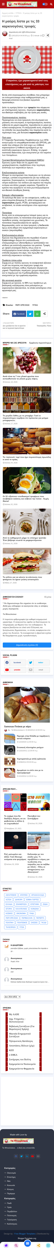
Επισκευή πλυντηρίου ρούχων (30, 747)
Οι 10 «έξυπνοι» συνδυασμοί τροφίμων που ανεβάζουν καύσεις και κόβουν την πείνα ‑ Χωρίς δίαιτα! (26, 498)
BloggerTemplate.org (27, 1238)
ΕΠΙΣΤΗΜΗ (34, 904)
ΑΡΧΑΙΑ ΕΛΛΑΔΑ (37, 895)
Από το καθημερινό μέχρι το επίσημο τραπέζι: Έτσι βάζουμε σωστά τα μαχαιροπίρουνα (24, 539)
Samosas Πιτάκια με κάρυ (17, 726)
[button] (51, 4)
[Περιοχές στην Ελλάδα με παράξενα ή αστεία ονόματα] (9, 738)
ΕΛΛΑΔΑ (9, 904)
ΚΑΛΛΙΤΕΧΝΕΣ (21, 909)
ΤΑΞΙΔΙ (43, 923)
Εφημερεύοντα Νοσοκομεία (22, 1064)
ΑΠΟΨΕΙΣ (24, 895)
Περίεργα (11, 1193)
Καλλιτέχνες (12, 1224)
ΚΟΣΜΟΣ (9, 913)
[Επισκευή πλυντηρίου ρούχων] (9, 750)
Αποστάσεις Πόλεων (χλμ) (21, 1045)
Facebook (21, 314)
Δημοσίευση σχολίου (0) (27, 645)
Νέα (8, 1181)
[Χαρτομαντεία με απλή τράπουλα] (9, 761)
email (41, 670)
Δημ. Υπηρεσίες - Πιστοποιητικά (17, 1020)
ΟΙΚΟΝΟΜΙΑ (21, 913)
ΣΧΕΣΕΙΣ (34, 923)
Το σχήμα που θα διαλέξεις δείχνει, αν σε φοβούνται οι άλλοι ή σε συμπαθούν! (15, 820)
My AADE (14, 1014)
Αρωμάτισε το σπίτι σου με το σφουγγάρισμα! (30, 771)
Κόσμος (10, 1189)
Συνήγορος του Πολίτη (20, 1059)
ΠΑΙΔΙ (31, 913)
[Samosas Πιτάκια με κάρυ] (27, 705)
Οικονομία (11, 1173)
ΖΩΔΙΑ (45, 904)
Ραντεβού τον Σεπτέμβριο (34, 817)
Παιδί (9, 1203)
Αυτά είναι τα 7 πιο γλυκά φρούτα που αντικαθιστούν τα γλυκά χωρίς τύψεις (21, 377)
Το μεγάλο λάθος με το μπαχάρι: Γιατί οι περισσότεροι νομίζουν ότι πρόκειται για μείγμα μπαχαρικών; (25, 417)
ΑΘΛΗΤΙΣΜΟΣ (11, 895)
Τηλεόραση (12, 1220)
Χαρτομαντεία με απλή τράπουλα (31, 759)
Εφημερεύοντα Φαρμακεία (21, 1068)
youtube (17, 670)
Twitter (30, 314)
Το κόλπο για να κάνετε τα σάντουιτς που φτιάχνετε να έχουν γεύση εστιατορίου (22, 578)
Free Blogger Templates (24, 1234)
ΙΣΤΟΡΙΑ (9, 909)
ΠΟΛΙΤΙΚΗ (9, 923)
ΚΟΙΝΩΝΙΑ (35, 909)
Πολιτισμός (12, 1215)
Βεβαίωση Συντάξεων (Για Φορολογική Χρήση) (21, 1027)
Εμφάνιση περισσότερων (40, 343)
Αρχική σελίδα (8, 13)
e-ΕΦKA (13, 1055)
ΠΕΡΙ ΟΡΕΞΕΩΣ (22, 305)
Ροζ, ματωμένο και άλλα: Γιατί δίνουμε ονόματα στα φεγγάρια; (15, 856)
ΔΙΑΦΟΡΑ (18, 900)
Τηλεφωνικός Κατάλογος (21, 1041)
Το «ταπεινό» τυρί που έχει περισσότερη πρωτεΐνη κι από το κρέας (27, 458)
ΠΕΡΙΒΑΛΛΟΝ (27, 918)
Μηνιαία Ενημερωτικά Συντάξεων (20, 1035)
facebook (17, 663)
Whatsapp (37, 314)
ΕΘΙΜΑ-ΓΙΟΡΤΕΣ (32, 900)
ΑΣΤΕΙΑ (8, 900)
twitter (40, 663)
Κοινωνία (11, 1185)
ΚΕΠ (11, 1050)
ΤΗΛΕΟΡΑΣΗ (11, 927)
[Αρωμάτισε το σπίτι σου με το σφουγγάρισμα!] (9, 773)
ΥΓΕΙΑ (18, 13)
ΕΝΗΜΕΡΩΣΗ (21, 904)
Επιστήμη (11, 1177)
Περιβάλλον (12, 1211)
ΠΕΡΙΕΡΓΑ (40, 918)
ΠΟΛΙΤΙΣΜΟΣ (22, 923)
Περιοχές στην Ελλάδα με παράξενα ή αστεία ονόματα (33, 737)
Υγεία (9, 1207)
